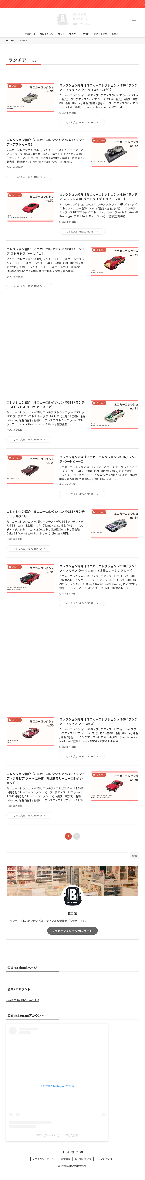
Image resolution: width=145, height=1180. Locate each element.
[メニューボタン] (133, 19)
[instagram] (72, 1152)
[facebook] (63, 1152)
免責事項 (66, 1159)
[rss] (77, 1152)
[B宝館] (72, 19)
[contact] (81, 1152)
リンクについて (104, 1159)
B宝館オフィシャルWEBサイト (72, 931)
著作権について (83, 1159)
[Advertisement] (72, 344)
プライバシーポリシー (44, 1159)
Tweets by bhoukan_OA (22, 1000)
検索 (134, 856)
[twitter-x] (68, 1152)
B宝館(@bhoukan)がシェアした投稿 (57, 1135)
